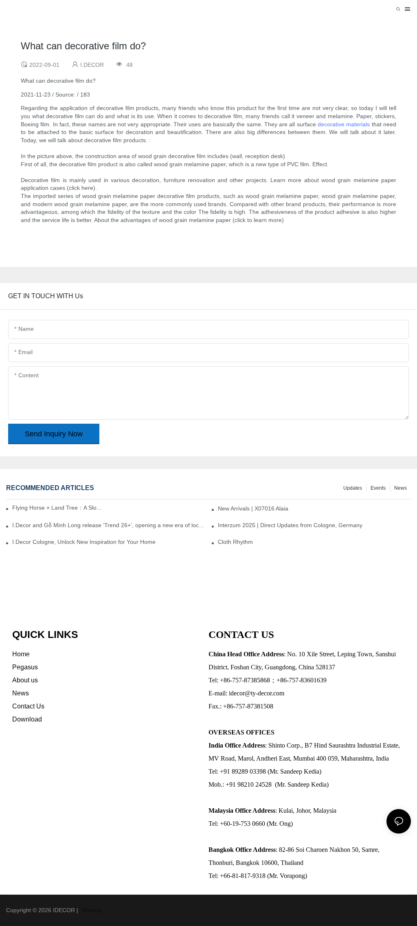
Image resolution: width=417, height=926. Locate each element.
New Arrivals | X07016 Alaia (253, 508)
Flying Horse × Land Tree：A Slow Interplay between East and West (58, 507)
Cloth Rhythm (235, 542)
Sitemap (91, 910)
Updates (352, 488)
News (400, 488)
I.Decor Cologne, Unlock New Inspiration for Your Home (84, 542)
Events (378, 488)
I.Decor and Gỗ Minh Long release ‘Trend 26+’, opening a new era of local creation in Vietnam (108, 525)
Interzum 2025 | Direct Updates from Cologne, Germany (290, 525)
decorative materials (344, 124)
